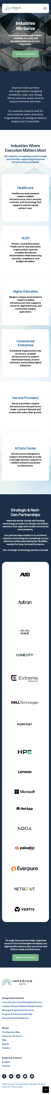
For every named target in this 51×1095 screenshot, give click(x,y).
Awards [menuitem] (5, 1044)
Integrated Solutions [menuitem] (13, 998)
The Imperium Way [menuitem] (11, 1032)
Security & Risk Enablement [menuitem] (15, 1018)
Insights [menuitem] (6, 1062)
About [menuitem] (5, 1028)
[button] (25, 198)
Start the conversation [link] (25, 54)
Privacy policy (16, 1087)
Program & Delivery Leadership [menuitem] (17, 1014)
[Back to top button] (45, 1089)
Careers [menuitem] (6, 1048)
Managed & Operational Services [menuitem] (18, 1010)
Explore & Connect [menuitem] (12, 1057)
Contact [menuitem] (6, 1066)
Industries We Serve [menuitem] (12, 1036)
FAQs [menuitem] (4, 1040)
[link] (13, 8)
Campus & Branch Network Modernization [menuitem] (22, 1006)
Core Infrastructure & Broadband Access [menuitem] (22, 1002)
